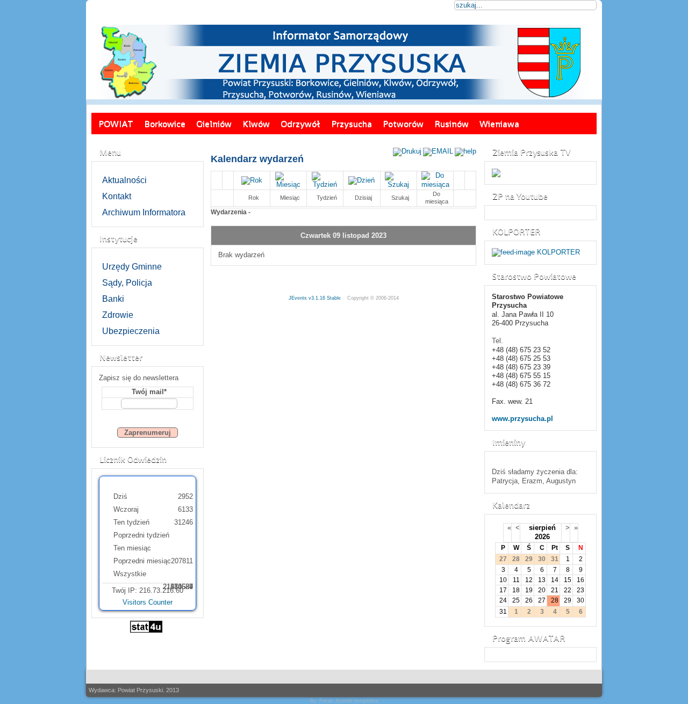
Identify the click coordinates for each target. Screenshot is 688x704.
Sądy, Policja (127, 282)
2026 (542, 537)
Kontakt (116, 196)
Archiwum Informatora (143, 212)
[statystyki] (146, 630)
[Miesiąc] (288, 184)
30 (580, 600)
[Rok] (251, 180)
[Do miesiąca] (435, 184)
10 (503, 580)
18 (516, 590)
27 (542, 600)
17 (503, 590)
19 (529, 590)
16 (580, 580)
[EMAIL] (438, 151)
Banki (113, 298)
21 (554, 590)
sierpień (542, 528)
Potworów (403, 123)
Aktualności (124, 180)
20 (542, 590)
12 (529, 580)
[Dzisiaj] (361, 180)
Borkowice (164, 123)
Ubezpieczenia (131, 331)
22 (567, 590)
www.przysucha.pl (522, 419)
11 (516, 580)
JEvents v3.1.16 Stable (315, 298)
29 (567, 600)
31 (503, 611)
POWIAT (115, 123)
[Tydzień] (325, 184)
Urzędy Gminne (132, 266)
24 (503, 600)
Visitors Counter (148, 602)
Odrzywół (300, 123)
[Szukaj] (398, 184)
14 (554, 580)
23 (580, 590)
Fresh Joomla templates (348, 700)
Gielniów (214, 123)
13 (542, 580)
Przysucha (351, 123)
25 (516, 600)
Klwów (256, 123)
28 (554, 600)
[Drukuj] (407, 151)
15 (567, 580)
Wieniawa (499, 123)
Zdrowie (117, 315)
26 (529, 600)
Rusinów (451, 123)
